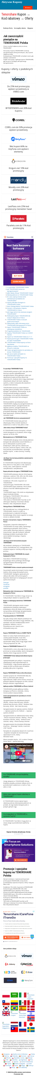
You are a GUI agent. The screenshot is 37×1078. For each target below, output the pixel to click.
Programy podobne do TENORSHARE (18, 331)
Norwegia (8, 1065)
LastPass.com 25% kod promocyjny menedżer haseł (18, 207)
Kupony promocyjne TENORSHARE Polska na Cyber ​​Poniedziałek (20, 339)
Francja (31, 1056)
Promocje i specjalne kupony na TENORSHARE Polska (17, 358)
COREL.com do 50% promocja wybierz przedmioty (18, 128)
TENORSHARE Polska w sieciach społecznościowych (17, 320)
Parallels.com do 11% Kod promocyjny (19, 226)
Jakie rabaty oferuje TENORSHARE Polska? (20, 293)
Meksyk (29, 1058)
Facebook (6, 584)
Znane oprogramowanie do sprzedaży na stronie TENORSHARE (19, 351)
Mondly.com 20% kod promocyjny (18, 188)
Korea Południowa (27, 1062)
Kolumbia (14, 1060)
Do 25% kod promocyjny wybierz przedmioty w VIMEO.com (18, 89)
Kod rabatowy (22, 1067)
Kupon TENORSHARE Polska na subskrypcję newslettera (17, 328)
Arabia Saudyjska (19, 1063)
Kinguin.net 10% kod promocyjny (18, 169)
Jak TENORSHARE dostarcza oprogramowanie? (15, 290)
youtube (5, 588)
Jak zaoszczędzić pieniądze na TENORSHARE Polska (16, 355)
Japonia (15, 1062)
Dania (16, 1065)
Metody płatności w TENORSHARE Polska (20, 295)
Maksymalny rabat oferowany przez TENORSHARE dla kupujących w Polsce (19, 324)
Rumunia (23, 1056)
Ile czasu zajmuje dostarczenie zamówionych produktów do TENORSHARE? (16, 299)
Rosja (13, 1067)
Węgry (23, 1065)
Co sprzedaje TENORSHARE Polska (18, 287)
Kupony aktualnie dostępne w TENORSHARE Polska (16, 303)
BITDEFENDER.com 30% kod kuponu (18, 109)
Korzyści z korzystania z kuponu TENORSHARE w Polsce (17, 309)
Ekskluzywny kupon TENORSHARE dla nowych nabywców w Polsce (18, 317)
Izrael (30, 1063)
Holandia (15, 1056)
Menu (28, 8)
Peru (31, 1060)
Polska (32, 1054)
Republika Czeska (18, 1058)
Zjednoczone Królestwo (20, 1054)
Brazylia (7, 1062)
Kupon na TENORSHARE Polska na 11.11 (19, 337)
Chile (6, 1060)
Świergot (6, 582)
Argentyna (23, 1060)
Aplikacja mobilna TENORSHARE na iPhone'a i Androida (18, 347)
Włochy (8, 1058)
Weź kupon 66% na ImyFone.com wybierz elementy (18, 149)
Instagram (6, 586)
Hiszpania (6, 1054)
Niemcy (6, 1056)
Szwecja (30, 1065)
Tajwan (8, 1063)
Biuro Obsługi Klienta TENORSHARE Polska (20, 306)
